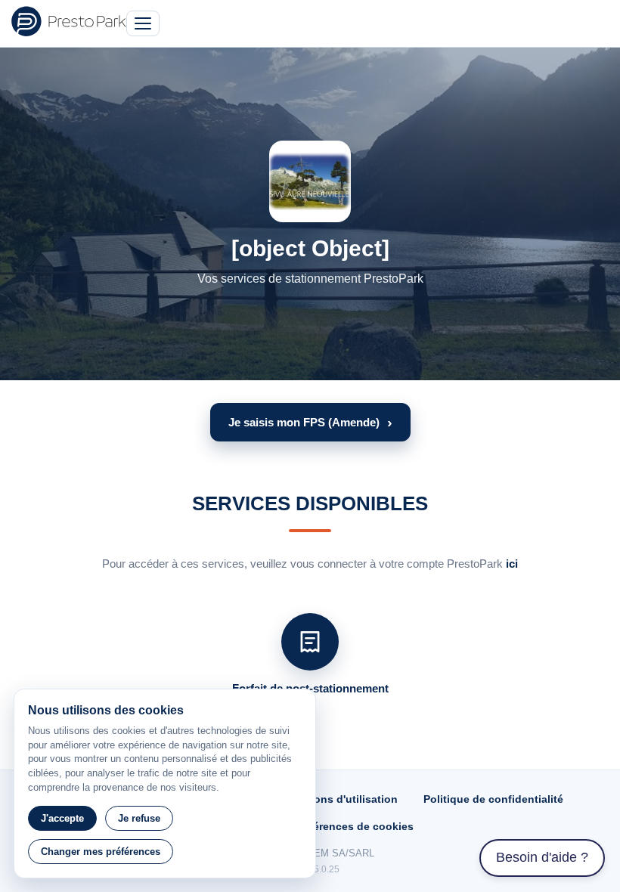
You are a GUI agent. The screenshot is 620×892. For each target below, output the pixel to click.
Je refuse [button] (139, 818)
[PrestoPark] (68, 21)
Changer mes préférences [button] (100, 851)
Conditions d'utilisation (337, 799)
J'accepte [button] (62, 818)
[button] (310, 422)
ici (512, 563)
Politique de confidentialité (493, 799)
